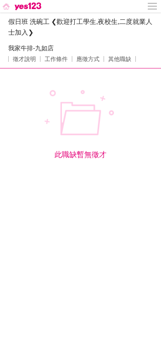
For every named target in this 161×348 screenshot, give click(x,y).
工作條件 (56, 59)
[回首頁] (21, 6)
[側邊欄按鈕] (152, 6)
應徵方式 (87, 59)
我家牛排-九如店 (31, 48)
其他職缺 (119, 59)
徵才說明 (24, 59)
